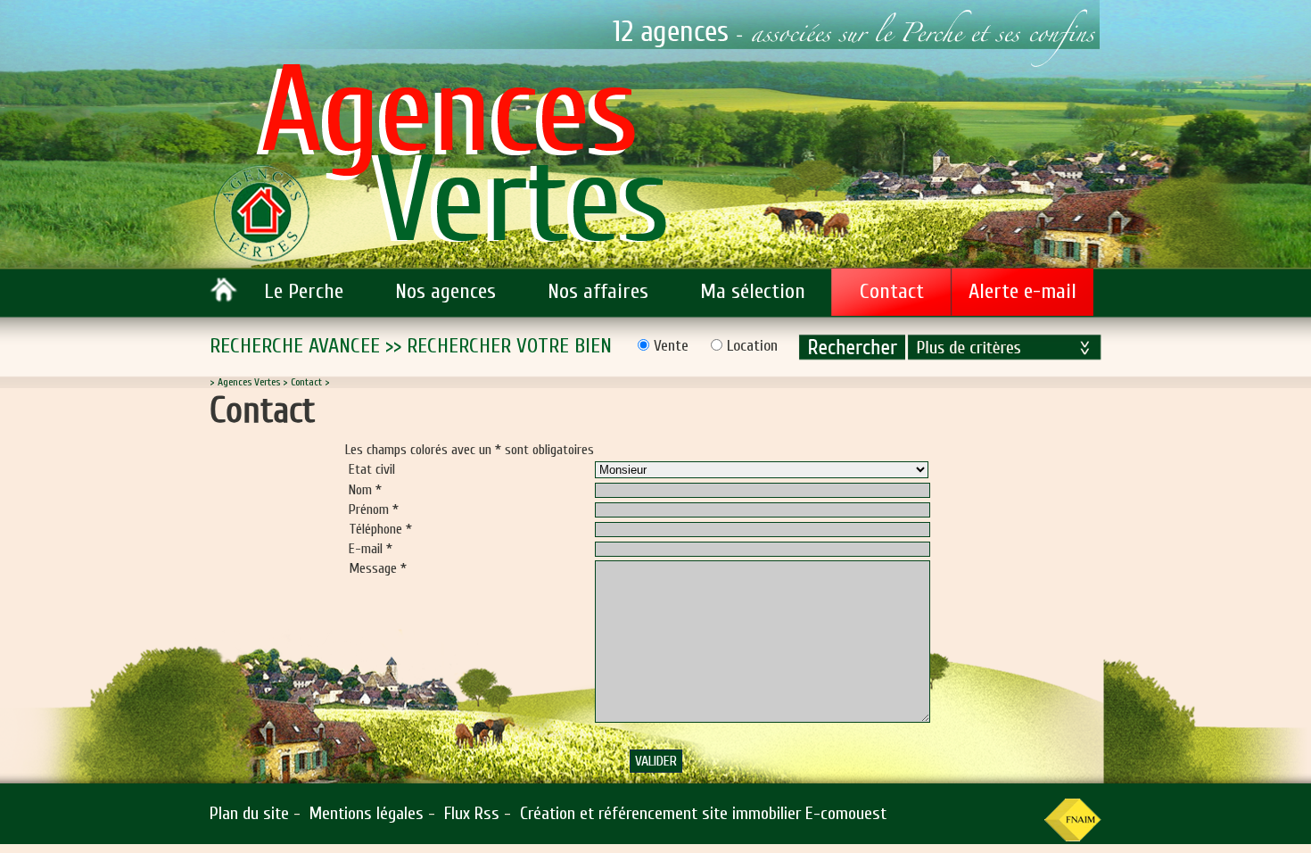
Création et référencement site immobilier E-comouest (703, 813)
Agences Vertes (249, 382)
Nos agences (445, 291)
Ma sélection (752, 291)
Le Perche (303, 291)
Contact (892, 291)
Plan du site (249, 813)
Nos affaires (598, 291)
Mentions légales (366, 813)
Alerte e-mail (1022, 291)
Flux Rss (471, 813)
